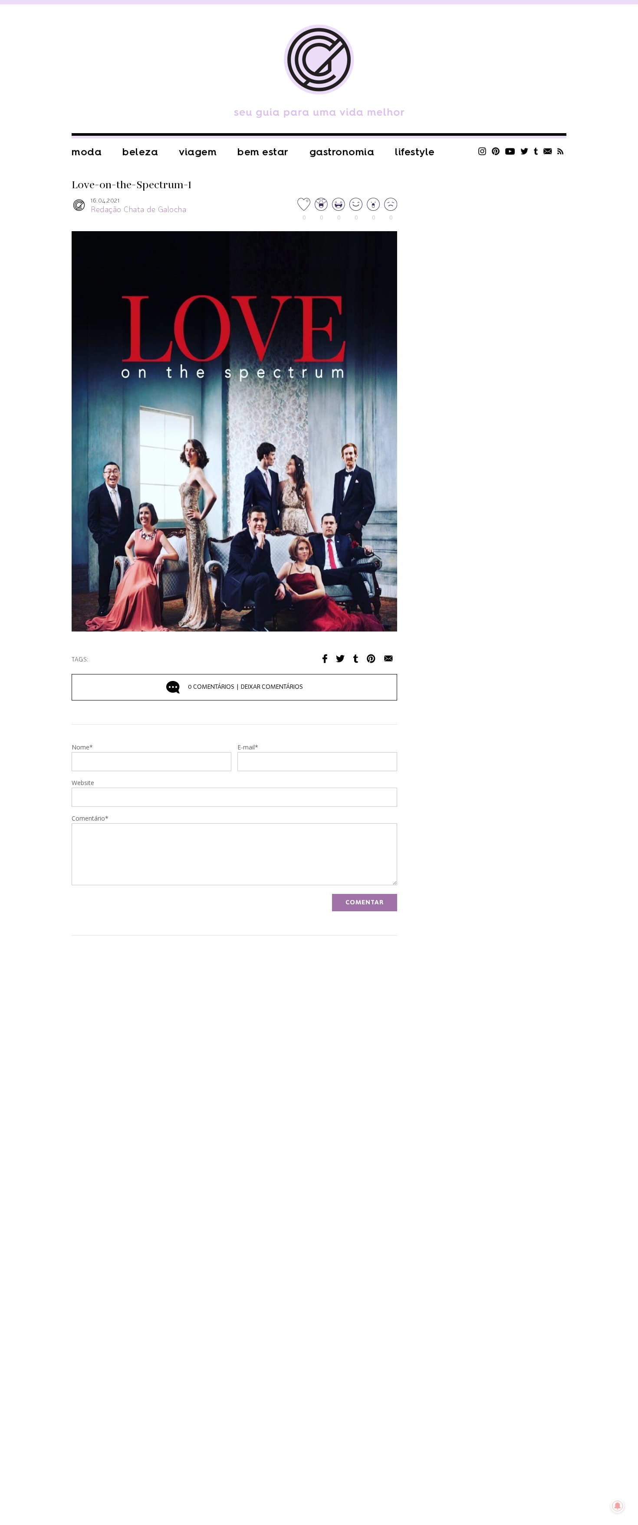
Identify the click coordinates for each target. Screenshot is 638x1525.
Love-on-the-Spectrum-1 (131, 185)
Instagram (482, 151)
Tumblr (536, 151)
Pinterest (495, 151)
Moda (87, 152)
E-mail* (247, 747)
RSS (560, 151)
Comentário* (90, 818)
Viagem (198, 152)
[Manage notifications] (618, 1506)
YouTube (510, 151)
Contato (547, 151)
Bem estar (263, 152)
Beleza (140, 152)
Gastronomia (342, 152)
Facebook (324, 658)
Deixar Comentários (245, 687)
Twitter (524, 151)
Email (388, 658)
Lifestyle (415, 152)
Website (83, 783)
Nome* (82, 747)
